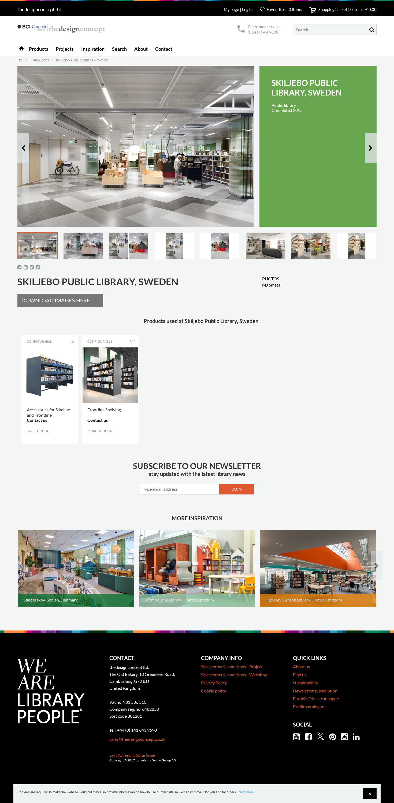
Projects (41, 60)
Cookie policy (213, 690)
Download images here (55, 300)
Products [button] (38, 49)
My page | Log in (238, 9)
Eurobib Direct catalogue (316, 698)
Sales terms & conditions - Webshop (234, 674)
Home (22, 60)
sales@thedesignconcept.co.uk (137, 739)
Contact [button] (163, 49)
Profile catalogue (308, 706)
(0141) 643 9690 (263, 32)
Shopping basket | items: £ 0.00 (347, 9)
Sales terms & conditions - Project (232, 666)
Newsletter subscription (315, 690)
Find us (299, 674)
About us (301, 666)
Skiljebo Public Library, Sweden (82, 60)
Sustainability (305, 682)
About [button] (141, 49)
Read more (245, 792)
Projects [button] (65, 49)
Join (237, 489)
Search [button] (119, 49)
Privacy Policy (214, 682)
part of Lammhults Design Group (132, 755)
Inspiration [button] (93, 49)
